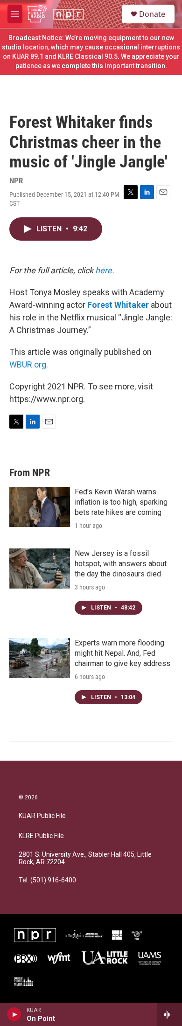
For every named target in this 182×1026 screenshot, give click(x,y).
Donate (152, 14)
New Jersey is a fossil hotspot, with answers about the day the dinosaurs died (121, 563)
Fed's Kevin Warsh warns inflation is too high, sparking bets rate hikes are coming (121, 502)
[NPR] (35, 935)
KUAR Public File (42, 815)
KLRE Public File (41, 835)
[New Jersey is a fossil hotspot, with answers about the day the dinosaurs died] (39, 568)
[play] (14, 1014)
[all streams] (169, 1014)
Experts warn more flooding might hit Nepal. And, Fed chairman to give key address (122, 653)
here (103, 270)
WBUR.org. (28, 364)
